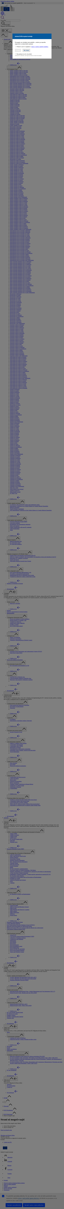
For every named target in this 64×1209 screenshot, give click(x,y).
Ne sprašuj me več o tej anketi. (24, 54)
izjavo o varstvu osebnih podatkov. (39, 46)
